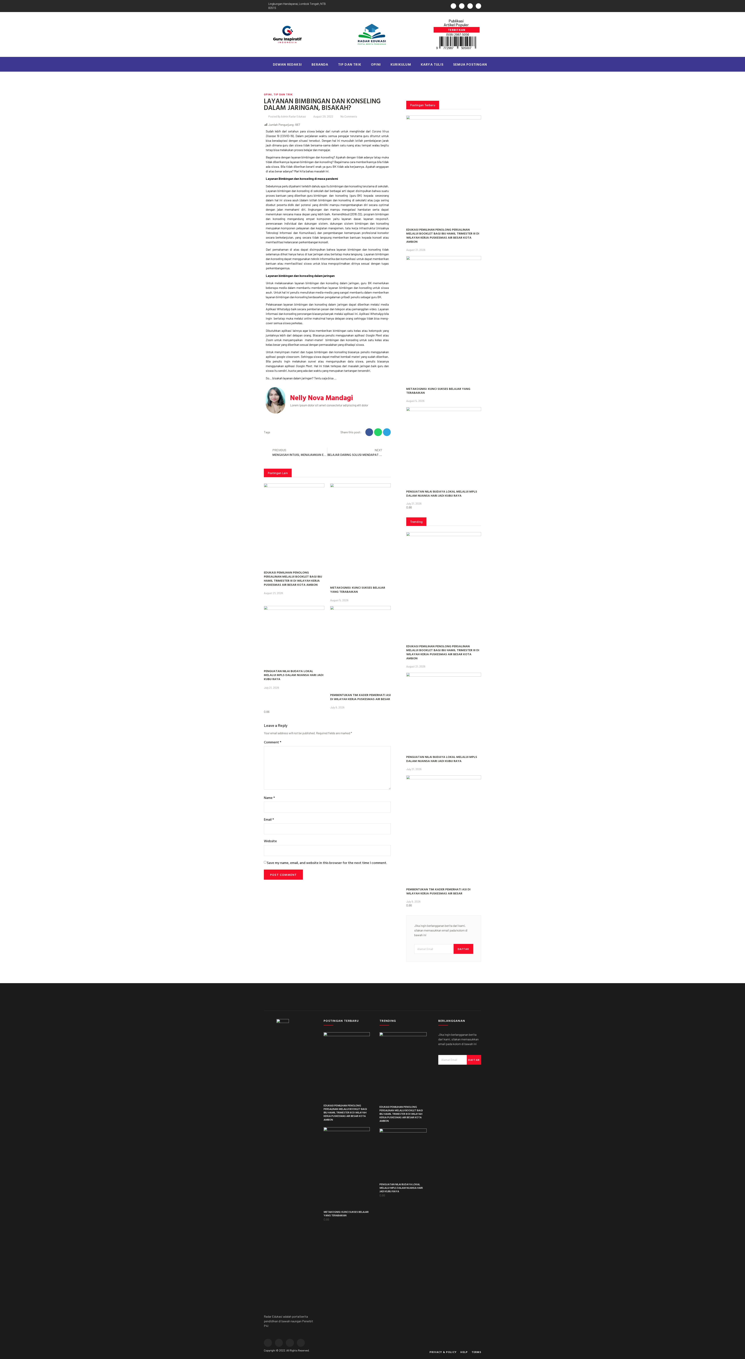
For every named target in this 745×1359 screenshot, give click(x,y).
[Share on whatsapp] (378, 432)
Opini (376, 64)
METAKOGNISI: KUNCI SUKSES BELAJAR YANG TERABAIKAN (357, 589)
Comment (272, 742)
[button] (457, 30)
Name (269, 797)
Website (270, 841)
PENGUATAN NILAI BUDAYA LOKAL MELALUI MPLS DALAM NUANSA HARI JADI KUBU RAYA (293, 675)
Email (269, 819)
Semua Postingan (470, 64)
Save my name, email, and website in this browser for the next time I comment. (327, 862)
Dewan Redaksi (287, 64)
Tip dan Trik (349, 64)
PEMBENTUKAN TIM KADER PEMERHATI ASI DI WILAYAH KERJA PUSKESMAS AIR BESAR (360, 697)
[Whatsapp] (453, 6)
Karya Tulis (432, 64)
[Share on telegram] (387, 432)
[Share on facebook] (369, 432)
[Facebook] (461, 6)
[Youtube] (478, 6)
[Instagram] (470, 6)
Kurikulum (401, 64)
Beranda (320, 64)
